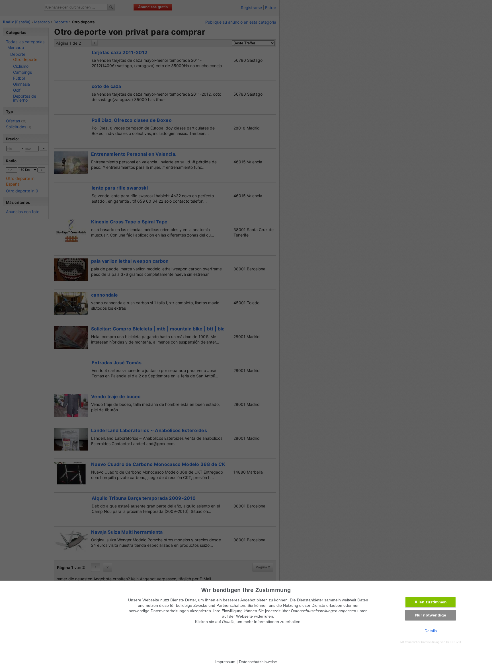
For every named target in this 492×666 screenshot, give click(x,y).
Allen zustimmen (431, 602)
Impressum (225, 661)
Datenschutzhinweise (258, 661)
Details (431, 630)
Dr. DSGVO (453, 642)
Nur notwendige (430, 615)
